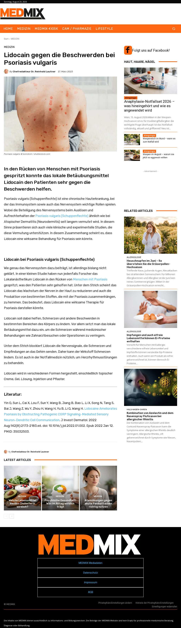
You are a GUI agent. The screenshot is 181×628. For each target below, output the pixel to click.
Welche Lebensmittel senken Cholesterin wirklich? (22, 503)
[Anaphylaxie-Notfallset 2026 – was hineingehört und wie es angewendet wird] (150, 81)
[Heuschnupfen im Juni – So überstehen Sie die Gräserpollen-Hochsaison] (150, 235)
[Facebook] (127, 50)
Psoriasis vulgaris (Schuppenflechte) (61, 216)
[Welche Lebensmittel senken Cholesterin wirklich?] (22, 488)
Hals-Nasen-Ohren (137, 410)
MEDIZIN (15, 38)
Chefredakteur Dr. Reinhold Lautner (34, 71)
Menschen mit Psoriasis (90, 279)
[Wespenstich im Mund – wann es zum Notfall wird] (132, 139)
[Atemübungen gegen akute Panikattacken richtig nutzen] (98, 488)
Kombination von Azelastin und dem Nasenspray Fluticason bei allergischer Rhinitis (150, 416)
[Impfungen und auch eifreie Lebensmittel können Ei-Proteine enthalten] (150, 309)
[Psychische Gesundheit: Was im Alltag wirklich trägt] (60, 488)
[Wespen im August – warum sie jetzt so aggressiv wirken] (132, 155)
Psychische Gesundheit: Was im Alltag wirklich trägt (60, 503)
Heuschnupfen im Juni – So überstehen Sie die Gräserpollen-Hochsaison (148, 264)
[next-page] (12, 516)
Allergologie (130, 98)
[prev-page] (6, 516)
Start (6, 38)
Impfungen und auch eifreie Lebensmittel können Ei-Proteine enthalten (148, 338)
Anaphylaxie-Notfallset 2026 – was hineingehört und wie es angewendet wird (149, 105)
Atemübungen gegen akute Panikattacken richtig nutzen (98, 503)
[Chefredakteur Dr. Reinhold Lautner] (7, 71)
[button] (174, 29)
